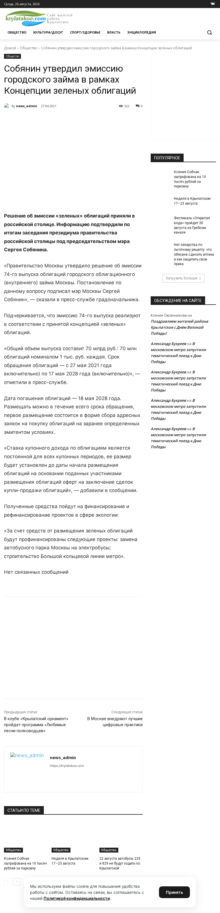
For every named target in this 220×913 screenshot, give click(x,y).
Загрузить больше (181, 278)
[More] (110, 120)
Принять (174, 892)
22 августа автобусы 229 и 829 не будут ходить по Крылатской (119, 863)
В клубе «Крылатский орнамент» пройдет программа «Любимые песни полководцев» (36, 724)
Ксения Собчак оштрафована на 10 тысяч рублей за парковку (25, 863)
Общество (28, 48)
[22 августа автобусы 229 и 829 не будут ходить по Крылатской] (121, 837)
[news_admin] (7, 106)
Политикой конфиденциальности (77, 898)
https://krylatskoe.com (67, 766)
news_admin (26, 106)
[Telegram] (70, 120)
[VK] (56, 120)
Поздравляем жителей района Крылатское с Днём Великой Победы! (179, 327)
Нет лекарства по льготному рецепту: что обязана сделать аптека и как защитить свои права (194, 254)
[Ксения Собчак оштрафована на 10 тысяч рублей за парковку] (25, 837)
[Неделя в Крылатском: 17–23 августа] (73, 837)
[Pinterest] (96, 120)
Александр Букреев (168, 343)
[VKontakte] (212, 4)
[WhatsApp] (83, 120)
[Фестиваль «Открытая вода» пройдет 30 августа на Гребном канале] (160, 223)
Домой (10, 48)
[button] (209, 32)
